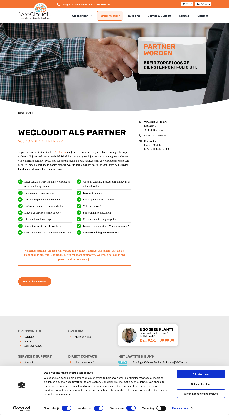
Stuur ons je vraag (84, 362)
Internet (28, 341)
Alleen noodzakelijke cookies (201, 393)
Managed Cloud (33, 345)
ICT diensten (60, 152)
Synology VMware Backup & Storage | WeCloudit (160, 362)
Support (28, 362)
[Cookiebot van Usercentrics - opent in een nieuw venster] (21, 408)
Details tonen (180, 408)
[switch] (98, 408)
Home (21, 113)
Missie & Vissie (83, 336)
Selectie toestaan (201, 383)
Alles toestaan (201, 374)
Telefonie (29, 336)
